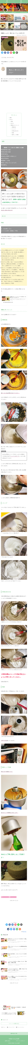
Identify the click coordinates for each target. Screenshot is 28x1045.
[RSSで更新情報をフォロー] (20, 929)
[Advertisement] (14, 98)
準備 (12, 121)
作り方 (11, 119)
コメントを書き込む (14, 1023)
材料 (11, 117)
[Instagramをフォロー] (14, 929)
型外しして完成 (15, 134)
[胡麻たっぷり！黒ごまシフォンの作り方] (8, 53)
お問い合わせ (7, 1040)
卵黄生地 (14, 127)
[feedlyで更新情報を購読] (17, 929)
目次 (12, 115)
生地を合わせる (15, 130)
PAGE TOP (14, 1033)
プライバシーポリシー (20, 1040)
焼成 (13, 132)
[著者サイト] (8, 929)
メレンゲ (14, 128)
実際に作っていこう (15, 125)
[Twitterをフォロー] (11, 929)
